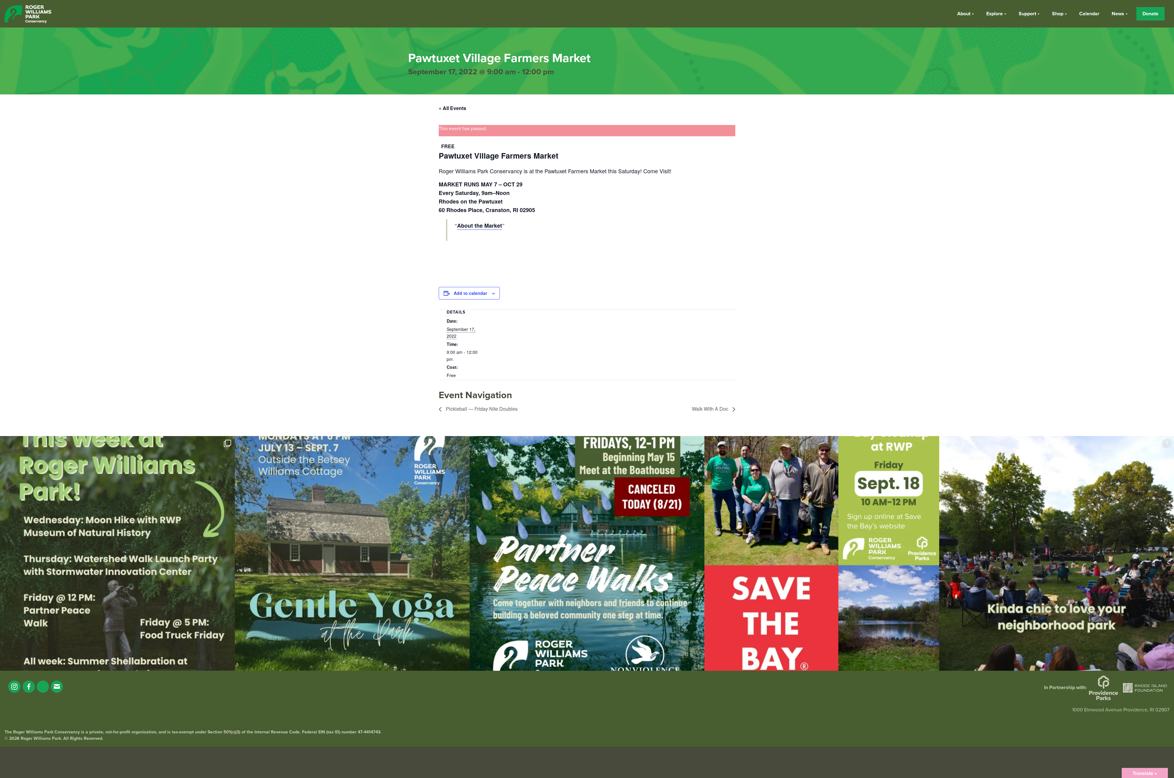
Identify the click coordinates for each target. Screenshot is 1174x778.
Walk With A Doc (710, 408)
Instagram (14, 687)
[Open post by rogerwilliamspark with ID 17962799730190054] (352, 553)
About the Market (479, 225)
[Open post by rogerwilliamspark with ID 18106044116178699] (821, 553)
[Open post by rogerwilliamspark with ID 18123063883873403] (587, 553)
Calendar (1089, 14)
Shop (1057, 14)
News (1118, 14)
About (963, 14)
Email (57, 687)
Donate (1150, 14)
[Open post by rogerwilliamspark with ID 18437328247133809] (1056, 553)
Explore (994, 14)
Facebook (29, 687)
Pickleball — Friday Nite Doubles (481, 408)
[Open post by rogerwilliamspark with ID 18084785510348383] (117, 553)
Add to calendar (470, 293)
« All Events (452, 108)
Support (1027, 14)
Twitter (43, 687)
